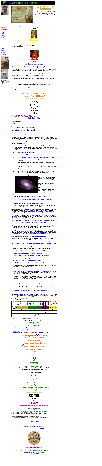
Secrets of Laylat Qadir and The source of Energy (34, 411)
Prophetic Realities (3, 24)
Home (2, 15)
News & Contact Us (3, 44)
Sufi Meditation (3, 27)
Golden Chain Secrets (2, 40)
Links (2, 50)
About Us (3, 52)
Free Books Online (3, 48)
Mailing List (3, 54)
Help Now (3, 17)
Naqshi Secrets (2, 33)
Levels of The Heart (4, 30)
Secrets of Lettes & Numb (3, 36)
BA (24, 318)
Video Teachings (3, 20)
